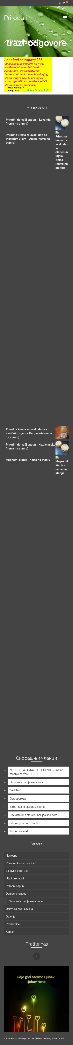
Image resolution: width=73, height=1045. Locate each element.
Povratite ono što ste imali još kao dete (33, 815)
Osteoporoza (18, 798)
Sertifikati (15, 790)
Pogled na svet (19, 831)
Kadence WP (58, 1038)
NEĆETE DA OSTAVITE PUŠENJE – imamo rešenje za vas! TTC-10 (36, 772)
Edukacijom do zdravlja (24, 823)
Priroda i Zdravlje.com (22, 29)
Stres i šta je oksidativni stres (27, 807)
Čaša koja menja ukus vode (27, 782)
